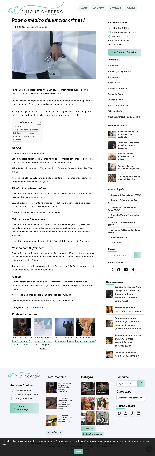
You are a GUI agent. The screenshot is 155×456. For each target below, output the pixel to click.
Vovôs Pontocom (118, 237)
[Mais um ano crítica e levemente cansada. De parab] (88, 403)
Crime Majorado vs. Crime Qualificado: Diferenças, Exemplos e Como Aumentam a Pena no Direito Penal (128, 294)
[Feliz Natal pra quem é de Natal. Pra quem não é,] (102, 403)
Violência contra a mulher (26, 130)
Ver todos (52, 432)
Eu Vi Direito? (116, 242)
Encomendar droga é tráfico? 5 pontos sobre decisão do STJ (65, 418)
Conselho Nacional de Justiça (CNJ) (123, 216)
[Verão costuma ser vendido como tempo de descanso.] (102, 388)
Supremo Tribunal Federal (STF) (125, 195)
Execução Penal (115, 94)
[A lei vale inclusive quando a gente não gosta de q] (88, 388)
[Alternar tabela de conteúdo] (38, 123)
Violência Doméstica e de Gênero (124, 117)
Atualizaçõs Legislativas (119, 71)
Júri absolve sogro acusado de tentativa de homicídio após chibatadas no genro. (65, 403)
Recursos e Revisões (118, 105)
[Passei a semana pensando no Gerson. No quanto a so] (102, 418)
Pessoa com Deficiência (25, 136)
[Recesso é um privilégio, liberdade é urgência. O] (88, 418)
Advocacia (113, 65)
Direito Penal (114, 83)
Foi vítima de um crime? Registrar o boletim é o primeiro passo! (43, 342)
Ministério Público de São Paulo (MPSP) (124, 231)
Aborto (18, 126)
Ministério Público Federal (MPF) (121, 223)
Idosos (18, 140)
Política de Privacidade (19, 445)
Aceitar (78, 451)
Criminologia (114, 77)
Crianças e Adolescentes (26, 133)
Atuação (115, 8)
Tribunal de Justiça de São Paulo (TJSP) (122, 208)
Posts (131, 8)
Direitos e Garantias (34, 307)
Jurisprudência (115, 100)
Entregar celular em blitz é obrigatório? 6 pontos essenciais (64, 387)
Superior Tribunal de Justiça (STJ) (123, 201)
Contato (98, 8)
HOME (84, 8)
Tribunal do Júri (115, 111)
